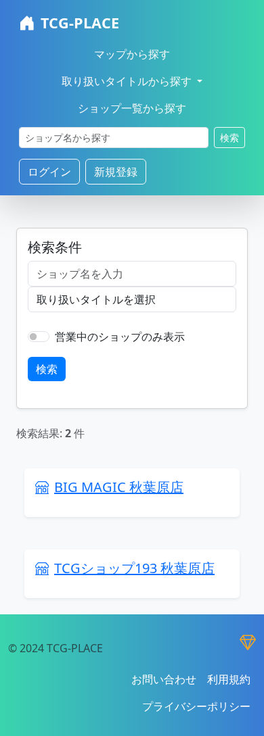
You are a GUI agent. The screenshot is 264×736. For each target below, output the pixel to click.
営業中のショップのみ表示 (120, 336)
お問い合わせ (163, 679)
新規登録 (115, 171)
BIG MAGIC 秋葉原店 (118, 487)
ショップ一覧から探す (132, 108)
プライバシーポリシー (196, 706)
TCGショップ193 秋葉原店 (134, 568)
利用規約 (228, 679)
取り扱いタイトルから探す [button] (128, 81)
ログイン (49, 171)
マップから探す (132, 54)
